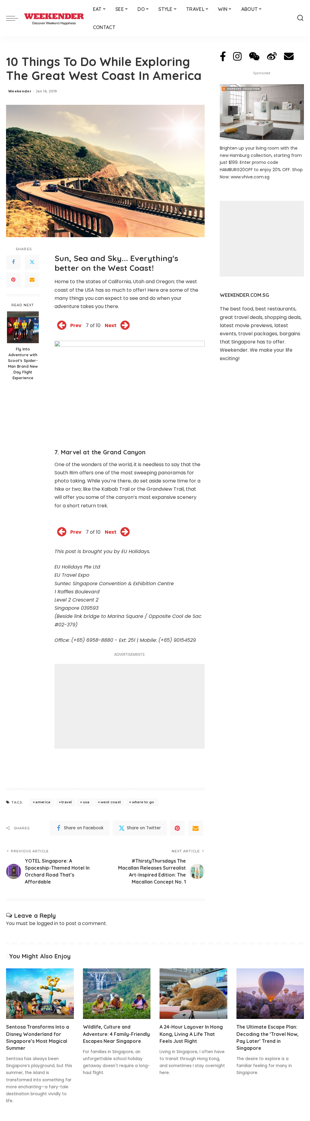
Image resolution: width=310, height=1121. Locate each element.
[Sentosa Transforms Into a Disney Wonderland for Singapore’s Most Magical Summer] (40, 993)
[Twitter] (32, 262)
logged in (47, 923)
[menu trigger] (15, 18)
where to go (143, 802)
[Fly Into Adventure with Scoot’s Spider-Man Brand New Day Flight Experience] (23, 327)
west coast (111, 802)
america (42, 802)
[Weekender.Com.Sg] (54, 18)
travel (66, 802)
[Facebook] (13, 262)
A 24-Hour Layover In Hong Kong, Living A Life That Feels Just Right (191, 1034)
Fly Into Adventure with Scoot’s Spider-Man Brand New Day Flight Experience (23, 363)
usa (86, 802)
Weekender (19, 91)
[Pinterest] (13, 280)
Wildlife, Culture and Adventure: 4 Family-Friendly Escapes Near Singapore (116, 1034)
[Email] (32, 280)
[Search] (300, 18)
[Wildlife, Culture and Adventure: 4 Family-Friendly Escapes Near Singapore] (117, 993)
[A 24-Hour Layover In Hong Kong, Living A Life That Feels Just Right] (193, 993)
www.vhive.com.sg (250, 177)
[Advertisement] (129, 706)
